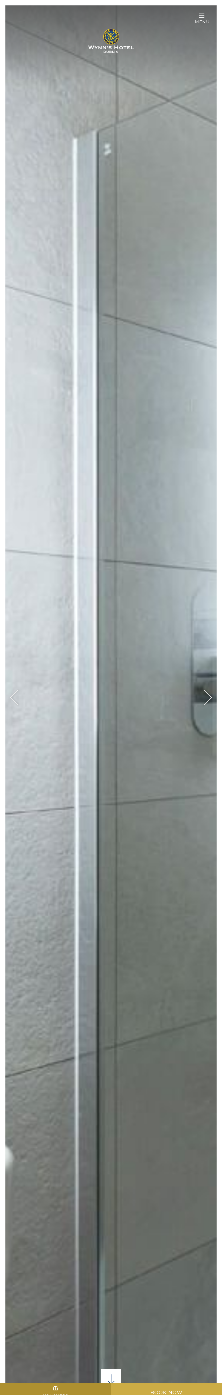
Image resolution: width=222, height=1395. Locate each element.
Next (204, 697)
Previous (17, 697)
